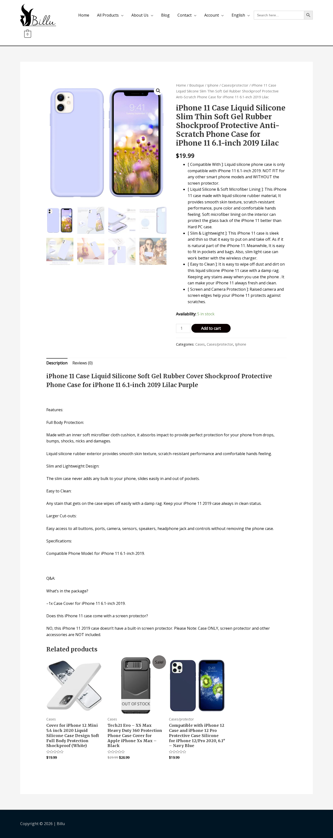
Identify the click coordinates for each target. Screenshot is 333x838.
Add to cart (211, 328)
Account (211, 15)
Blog (165, 15)
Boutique (196, 85)
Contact (184, 15)
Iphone (212, 85)
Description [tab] (57, 363)
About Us (139, 15)
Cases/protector (235, 85)
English (238, 15)
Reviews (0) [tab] (82, 363)
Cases (200, 344)
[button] (158, 90)
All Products (108, 15)
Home (83, 15)
